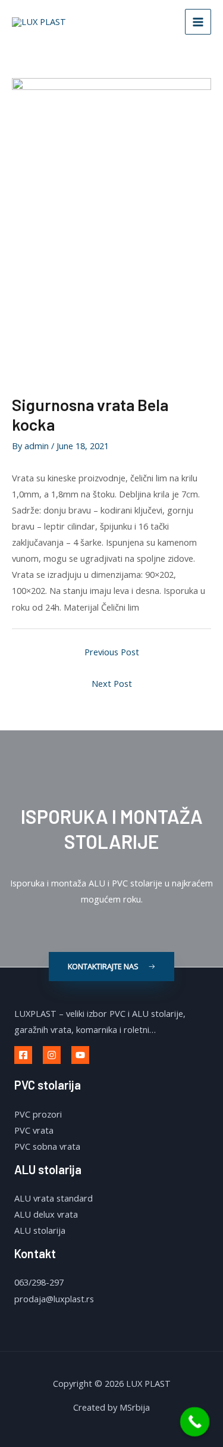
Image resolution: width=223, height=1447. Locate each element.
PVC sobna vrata (47, 1146)
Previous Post (111, 652)
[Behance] (52, 1055)
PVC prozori (38, 1114)
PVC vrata (34, 1130)
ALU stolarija (39, 1230)
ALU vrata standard (53, 1198)
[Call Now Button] (195, 1422)
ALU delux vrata (46, 1214)
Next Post (112, 683)
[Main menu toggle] (198, 22)
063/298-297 (39, 1282)
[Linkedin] (80, 1055)
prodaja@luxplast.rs (54, 1299)
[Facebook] (23, 1055)
